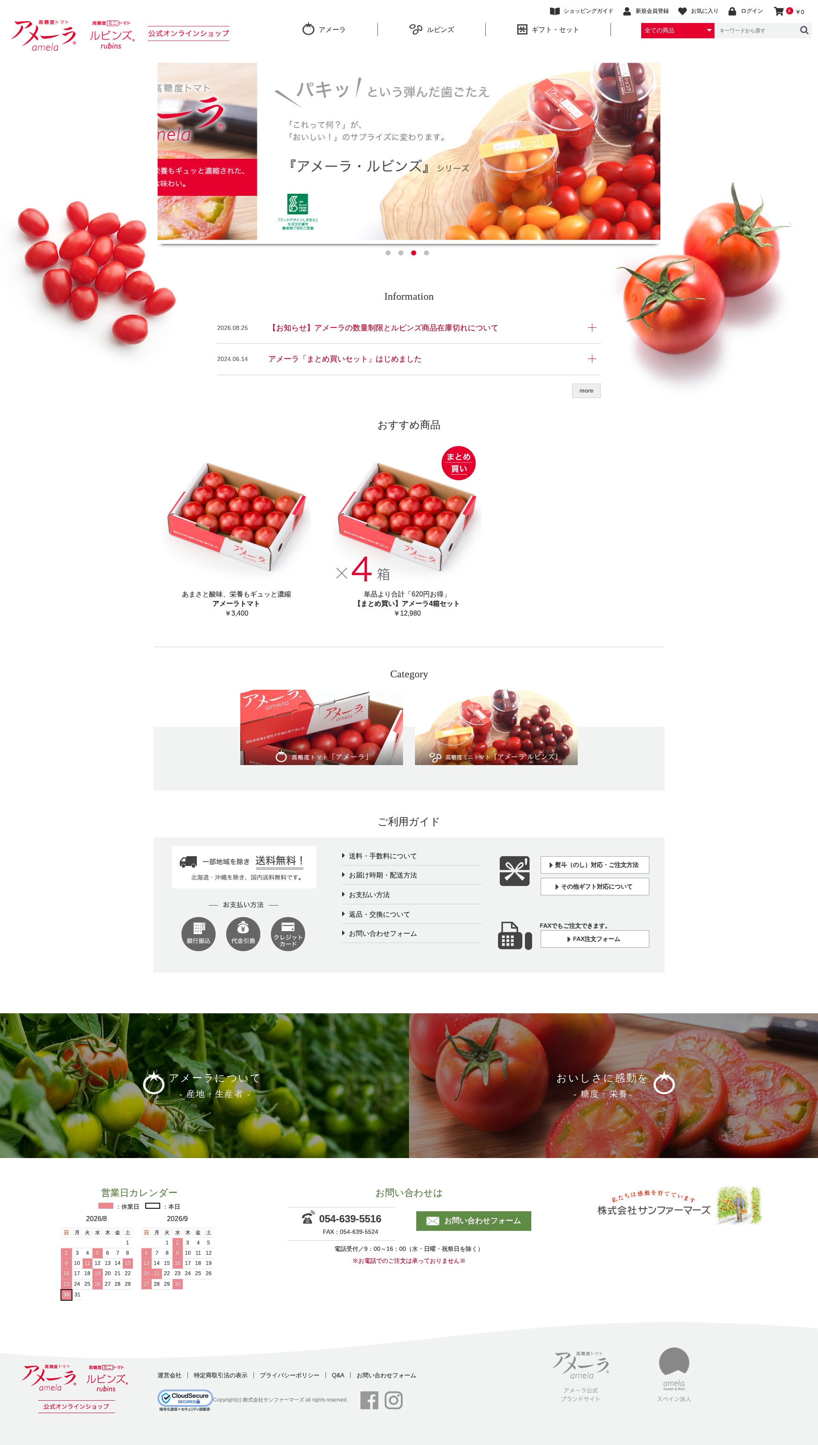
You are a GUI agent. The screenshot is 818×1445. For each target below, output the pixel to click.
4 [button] (428, 254)
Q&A (338, 1375)
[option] (409, 151)
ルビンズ (440, 29)
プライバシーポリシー (290, 1375)
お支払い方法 (369, 894)
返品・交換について (379, 914)
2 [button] (402, 254)
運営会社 (169, 1375)
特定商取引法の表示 (221, 1375)
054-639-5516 (350, 1218)
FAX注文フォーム (596, 938)
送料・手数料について (383, 856)
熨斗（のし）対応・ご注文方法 (597, 864)
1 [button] (390, 254)
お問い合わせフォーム (383, 933)
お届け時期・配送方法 (383, 875)
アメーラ (332, 29)
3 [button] (415, 254)
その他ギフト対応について (597, 886)
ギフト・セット (555, 29)
